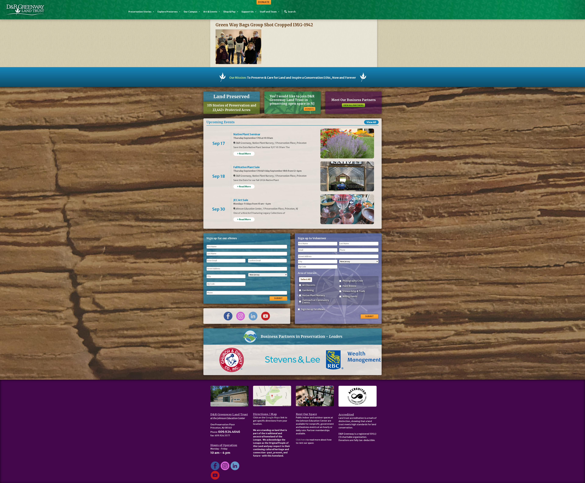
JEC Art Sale (240, 200)
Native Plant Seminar (246, 134)
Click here (301, 439)
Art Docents (308, 285)
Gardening (308, 290)
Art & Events (210, 11)
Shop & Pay (229, 11)
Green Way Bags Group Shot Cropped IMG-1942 (264, 24)
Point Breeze (349, 286)
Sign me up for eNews (313, 309)
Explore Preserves (168, 11)
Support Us (247, 11)
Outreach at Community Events (315, 301)
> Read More (244, 153)
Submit (278, 298)
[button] (216, 360)
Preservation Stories (139, 11)
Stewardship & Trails (353, 291)
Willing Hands (349, 296)
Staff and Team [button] (268, 11)
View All (371, 122)
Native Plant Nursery (313, 295)
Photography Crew (352, 281)
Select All (305, 279)
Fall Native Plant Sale (246, 167)
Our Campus (190, 11)
